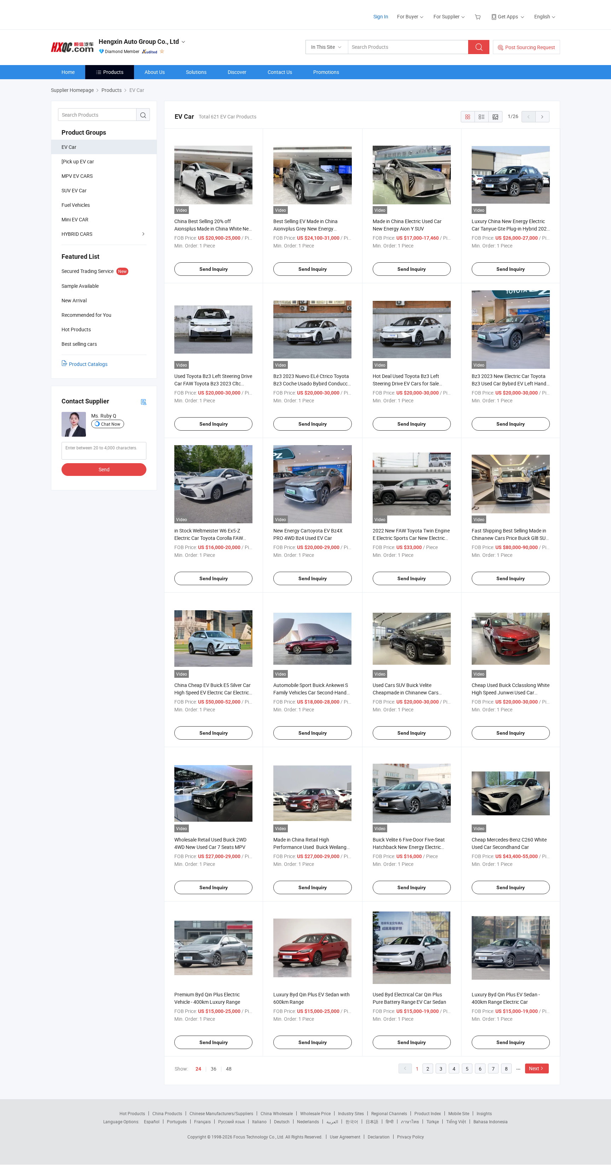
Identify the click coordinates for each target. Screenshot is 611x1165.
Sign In (380, 16)
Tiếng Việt (456, 1121)
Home (68, 72)
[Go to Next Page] (542, 116)
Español (151, 1121)
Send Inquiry (213, 269)
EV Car (69, 147)
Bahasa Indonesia (490, 1121)
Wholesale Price (315, 1113)
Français (202, 1121)
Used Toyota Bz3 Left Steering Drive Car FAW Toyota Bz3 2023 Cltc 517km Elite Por (213, 383)
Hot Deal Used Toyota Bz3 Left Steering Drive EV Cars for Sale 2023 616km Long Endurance (406, 383)
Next (534, 1068)
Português (177, 1121)
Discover (237, 72)
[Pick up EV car (78, 161)
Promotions (326, 72)
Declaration (379, 1137)
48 (229, 1068)
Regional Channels (389, 1113)
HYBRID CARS (77, 234)
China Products (167, 1113)
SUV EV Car (74, 190)
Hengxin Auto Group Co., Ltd (139, 41)
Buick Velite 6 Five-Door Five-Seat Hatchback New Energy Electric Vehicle (409, 847)
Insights (484, 1113)
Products (113, 72)
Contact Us (280, 72)
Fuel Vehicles (76, 205)
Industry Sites (351, 1113)
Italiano (259, 1121)
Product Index (427, 1113)
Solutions (196, 72)
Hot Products (132, 1113)
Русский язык (231, 1121)
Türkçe (432, 1121)
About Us (155, 72)
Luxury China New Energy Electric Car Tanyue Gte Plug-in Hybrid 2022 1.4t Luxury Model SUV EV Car (510, 228)
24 (198, 1069)
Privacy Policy (410, 1137)
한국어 (351, 1121)
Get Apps (508, 16)
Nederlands (308, 1121)
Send (104, 469)
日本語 (372, 1121)
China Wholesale (277, 1113)
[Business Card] (143, 401)
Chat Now (110, 424)
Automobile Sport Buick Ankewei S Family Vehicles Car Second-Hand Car (310, 692)
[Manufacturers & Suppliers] (96, 14)
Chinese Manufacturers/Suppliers (221, 1113)
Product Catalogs (88, 364)
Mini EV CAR (75, 219)
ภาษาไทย (410, 1121)
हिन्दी (390, 1121)
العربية (332, 1121)
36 (213, 1068)
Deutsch (282, 1121)
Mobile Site (458, 1113)
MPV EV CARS (77, 176)
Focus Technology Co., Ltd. (259, 1137)
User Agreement (345, 1137)
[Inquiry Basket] (478, 16)
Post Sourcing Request (530, 47)
